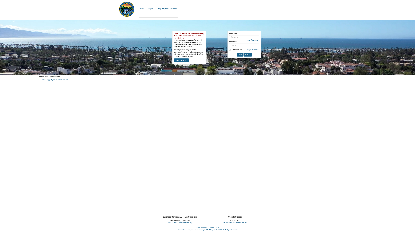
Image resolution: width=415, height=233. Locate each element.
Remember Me (236, 49)
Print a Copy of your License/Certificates (55, 80)
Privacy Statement (201, 227)
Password (233, 42)
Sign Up (247, 55)
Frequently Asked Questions (167, 9)
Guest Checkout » (181, 60)
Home (142, 9)
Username (233, 34)
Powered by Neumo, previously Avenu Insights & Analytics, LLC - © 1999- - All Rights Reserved (207, 230)
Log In (240, 55)
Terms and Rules (214, 227)
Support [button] (150, 9)
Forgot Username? (253, 40)
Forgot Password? (253, 49)
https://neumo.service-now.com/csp (180, 223)
